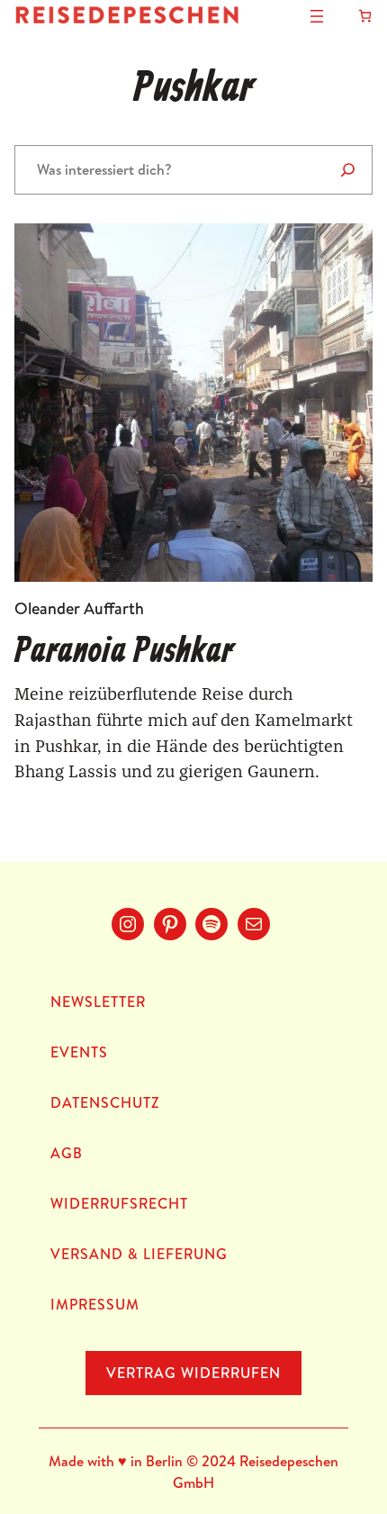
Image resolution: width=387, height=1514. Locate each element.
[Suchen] (348, 170)
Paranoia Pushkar (123, 652)
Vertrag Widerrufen (193, 1373)
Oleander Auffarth (79, 608)
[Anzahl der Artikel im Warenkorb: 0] (365, 16)
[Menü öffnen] (317, 16)
